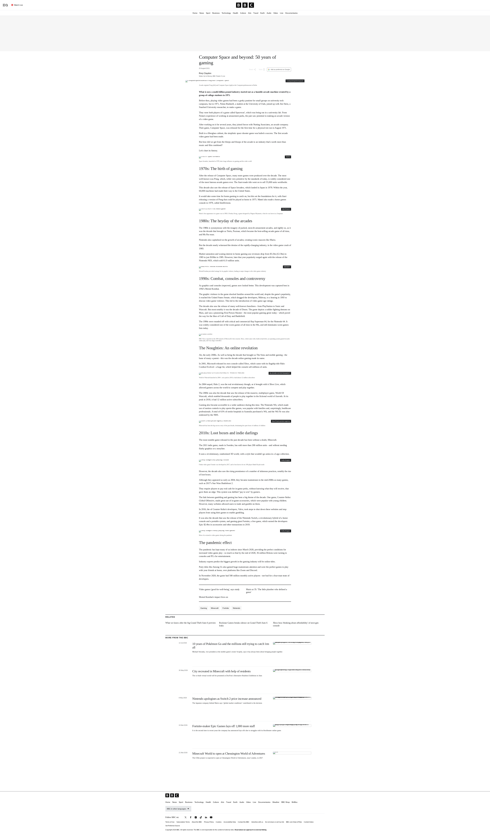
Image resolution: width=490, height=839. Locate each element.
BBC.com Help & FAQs (294, 822)
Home (195, 13)
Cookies (219, 822)
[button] (5, 5)
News (201, 13)
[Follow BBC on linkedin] (205, 817)
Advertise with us (257, 822)
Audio (269, 13)
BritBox (294, 802)
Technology (226, 13)
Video (275, 13)
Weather (275, 802)
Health (235, 13)
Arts (249, 13)
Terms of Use (169, 822)
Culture (243, 13)
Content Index (309, 822)
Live (281, 13)
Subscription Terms (183, 822)
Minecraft (214, 608)
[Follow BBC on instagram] (195, 817)
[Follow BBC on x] (185, 817)
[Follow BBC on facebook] (190, 817)
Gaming (203, 608)
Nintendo (236, 608)
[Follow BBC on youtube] (211, 817)
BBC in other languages (176, 809)
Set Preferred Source (172, 826)
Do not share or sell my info (274, 822)
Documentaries (291, 13)
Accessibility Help (230, 822)
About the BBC (197, 822)
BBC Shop (285, 802)
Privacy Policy (209, 822)
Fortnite (226, 608)
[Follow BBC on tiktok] (200, 817)
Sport (208, 13)
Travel (255, 13)
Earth (262, 13)
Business (216, 13)
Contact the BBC (243, 822)
